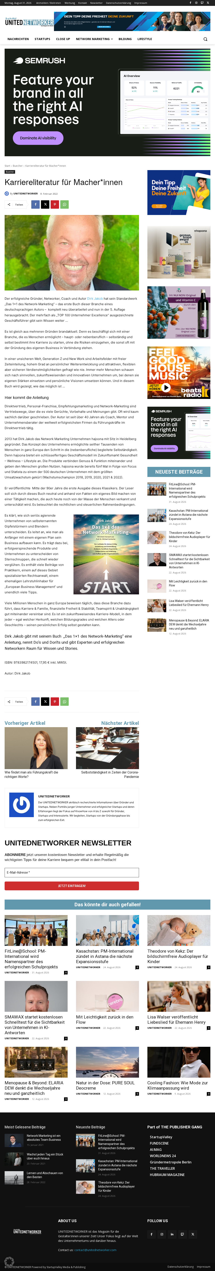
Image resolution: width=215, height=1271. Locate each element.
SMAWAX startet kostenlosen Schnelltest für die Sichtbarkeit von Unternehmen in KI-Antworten (35, 1024)
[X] (208, 3)
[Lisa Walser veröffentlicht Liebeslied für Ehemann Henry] (156, 605)
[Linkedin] (172, 1234)
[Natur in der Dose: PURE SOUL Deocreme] (107, 1062)
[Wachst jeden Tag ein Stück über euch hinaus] (14, 1159)
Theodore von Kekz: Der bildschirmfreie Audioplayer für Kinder (189, 537)
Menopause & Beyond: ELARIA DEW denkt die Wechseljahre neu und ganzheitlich (189, 624)
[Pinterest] (55, 204)
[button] (205, 39)
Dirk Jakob (95, 299)
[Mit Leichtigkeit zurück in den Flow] (156, 586)
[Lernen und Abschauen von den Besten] (14, 1177)
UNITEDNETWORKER (25, 193)
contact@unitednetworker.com (95, 1250)
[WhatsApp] (64, 204)
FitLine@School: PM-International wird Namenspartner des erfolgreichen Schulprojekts (31, 959)
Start (7, 166)
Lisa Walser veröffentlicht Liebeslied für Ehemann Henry (176, 1019)
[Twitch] (202, 3)
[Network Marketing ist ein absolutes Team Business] (14, 1140)
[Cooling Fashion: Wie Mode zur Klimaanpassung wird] (178, 1062)
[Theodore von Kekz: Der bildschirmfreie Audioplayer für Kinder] (156, 537)
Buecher (18, 166)
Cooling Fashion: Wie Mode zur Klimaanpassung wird (177, 1085)
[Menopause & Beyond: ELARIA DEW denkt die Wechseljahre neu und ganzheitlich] (156, 625)
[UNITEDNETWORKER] (7, 193)
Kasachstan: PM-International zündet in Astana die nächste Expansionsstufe (188, 515)
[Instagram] (196, 3)
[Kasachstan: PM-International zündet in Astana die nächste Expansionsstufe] (156, 515)
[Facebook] (190, 3)
